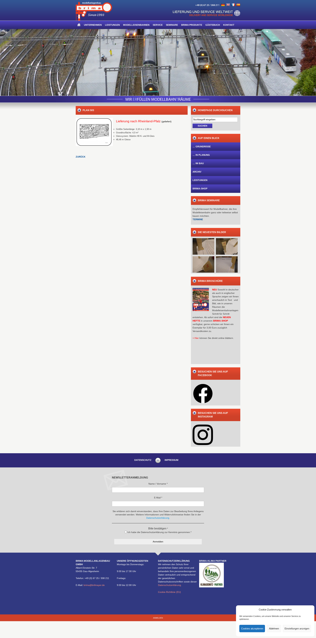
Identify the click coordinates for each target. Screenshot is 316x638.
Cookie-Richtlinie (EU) (169, 592)
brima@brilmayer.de (94, 585)
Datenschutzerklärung (169, 585)
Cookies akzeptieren (252, 628)
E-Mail (158, 497)
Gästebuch (212, 25)
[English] (228, 5)
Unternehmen (93, 25)
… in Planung (201, 155)
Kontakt (228, 25)
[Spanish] (238, 5)
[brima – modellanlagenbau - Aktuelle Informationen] (94, 19)
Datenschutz (142, 460)
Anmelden (158, 618)
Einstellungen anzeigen (297, 628)
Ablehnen (274, 628)
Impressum (171, 460)
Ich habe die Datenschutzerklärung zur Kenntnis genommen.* (159, 532)
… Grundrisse (202, 146)
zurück (80, 156)
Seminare (172, 25)
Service (158, 25)
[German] (223, 5)
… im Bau (198, 163)
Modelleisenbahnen (136, 25)
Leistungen (112, 25)
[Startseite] (79, 25)
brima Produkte (191, 25)
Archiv (197, 171)
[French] (233, 5)
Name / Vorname (158, 483)
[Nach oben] (158, 462)
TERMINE (198, 219)
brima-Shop (200, 188)
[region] (158, 62)
